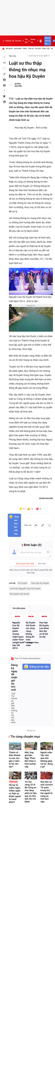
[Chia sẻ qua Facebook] (36, 525)
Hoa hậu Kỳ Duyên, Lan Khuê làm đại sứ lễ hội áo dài (44, 629)
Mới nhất (9, 49)
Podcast (8, 41)
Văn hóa (12, 56)
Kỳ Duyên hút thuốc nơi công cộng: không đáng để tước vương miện (30, 634)
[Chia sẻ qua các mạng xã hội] (49, 525)
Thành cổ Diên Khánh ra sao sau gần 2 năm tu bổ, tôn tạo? (14, 759)
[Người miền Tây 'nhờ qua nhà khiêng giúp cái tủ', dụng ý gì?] (46, 746)
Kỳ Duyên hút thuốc (19, 594)
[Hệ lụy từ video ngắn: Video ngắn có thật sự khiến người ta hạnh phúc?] (15, 775)
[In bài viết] (4, 102)
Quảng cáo (33, 40)
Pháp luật (46, 49)
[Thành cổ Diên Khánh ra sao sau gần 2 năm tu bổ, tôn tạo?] (15, 746)
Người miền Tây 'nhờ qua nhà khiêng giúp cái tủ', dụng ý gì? (46, 759)
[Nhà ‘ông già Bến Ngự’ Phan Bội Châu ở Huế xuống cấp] (31, 746)
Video (25, 49)
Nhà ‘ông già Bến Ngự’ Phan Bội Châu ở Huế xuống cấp (30, 759)
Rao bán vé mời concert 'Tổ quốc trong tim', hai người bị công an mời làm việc (46, 791)
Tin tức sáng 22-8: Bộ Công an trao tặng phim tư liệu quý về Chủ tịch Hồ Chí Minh (31, 791)
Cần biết (26, 40)
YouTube (18, 41)
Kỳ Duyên (22, 583)
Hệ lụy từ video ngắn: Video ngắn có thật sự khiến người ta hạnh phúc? (15, 792)
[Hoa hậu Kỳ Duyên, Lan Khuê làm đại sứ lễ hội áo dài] (44, 616)
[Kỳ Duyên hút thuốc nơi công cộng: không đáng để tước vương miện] (31, 616)
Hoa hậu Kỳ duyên (40, 583)
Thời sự (31, 49)
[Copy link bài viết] (42, 525)
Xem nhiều (18, 49)
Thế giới (38, 49)
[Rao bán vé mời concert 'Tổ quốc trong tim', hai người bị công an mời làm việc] (46, 775)
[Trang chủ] (3, 48)
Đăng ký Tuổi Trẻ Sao (47, 41)
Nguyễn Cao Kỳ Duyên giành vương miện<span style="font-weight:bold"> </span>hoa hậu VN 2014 (17, 635)
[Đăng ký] (36, 667)
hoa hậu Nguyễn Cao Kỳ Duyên (25, 588)
